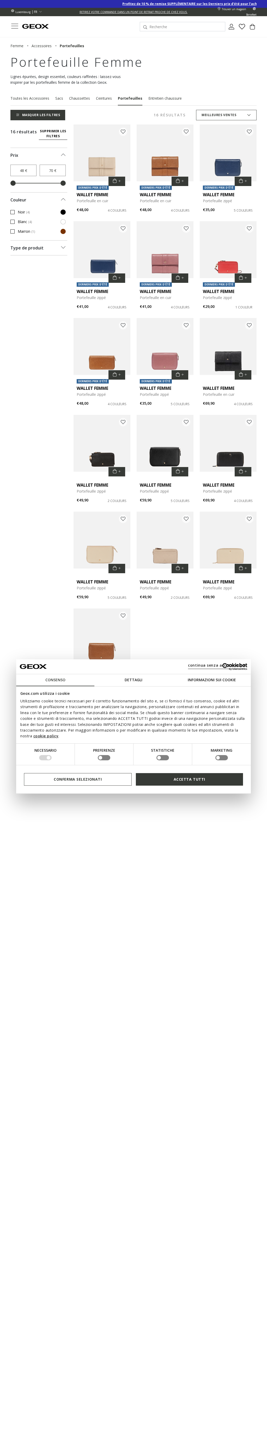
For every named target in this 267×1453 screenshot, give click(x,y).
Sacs (59, 98)
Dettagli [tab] (133, 679)
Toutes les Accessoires (29, 98)
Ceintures (104, 98)
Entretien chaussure (165, 98)
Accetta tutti (189, 779)
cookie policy (46, 735)
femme (16, 45)
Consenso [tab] (55, 679)
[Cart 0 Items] (252, 29)
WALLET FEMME (92, 195)
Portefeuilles (130, 98)
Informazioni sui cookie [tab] (212, 679)
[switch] (104, 757)
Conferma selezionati (78, 779)
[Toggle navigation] (14, 26)
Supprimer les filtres (53, 133)
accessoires (42, 45)
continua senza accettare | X (217, 665)
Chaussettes (79, 98)
